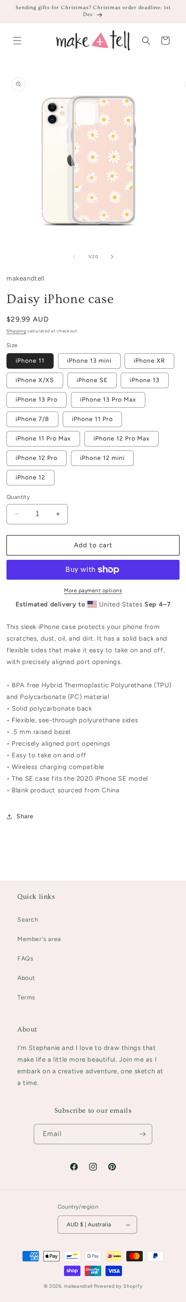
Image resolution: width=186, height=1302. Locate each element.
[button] (17, 40)
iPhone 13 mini (89, 360)
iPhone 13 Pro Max (108, 399)
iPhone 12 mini (102, 458)
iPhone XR (149, 360)
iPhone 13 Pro (37, 399)
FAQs (25, 958)
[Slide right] (112, 256)
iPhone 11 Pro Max (43, 438)
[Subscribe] (142, 1134)
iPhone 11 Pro (92, 419)
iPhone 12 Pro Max (121, 438)
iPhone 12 (30, 477)
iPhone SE (92, 380)
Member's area (39, 939)
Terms (26, 997)
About (26, 978)
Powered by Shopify (118, 1286)
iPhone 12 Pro (37, 458)
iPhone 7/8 (32, 419)
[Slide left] (73, 256)
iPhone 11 (30, 360)
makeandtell (78, 1286)
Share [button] (25, 816)
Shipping (16, 331)
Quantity (18, 497)
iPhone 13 (145, 380)
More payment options (93, 590)
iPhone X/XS (35, 380)
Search (27, 919)
